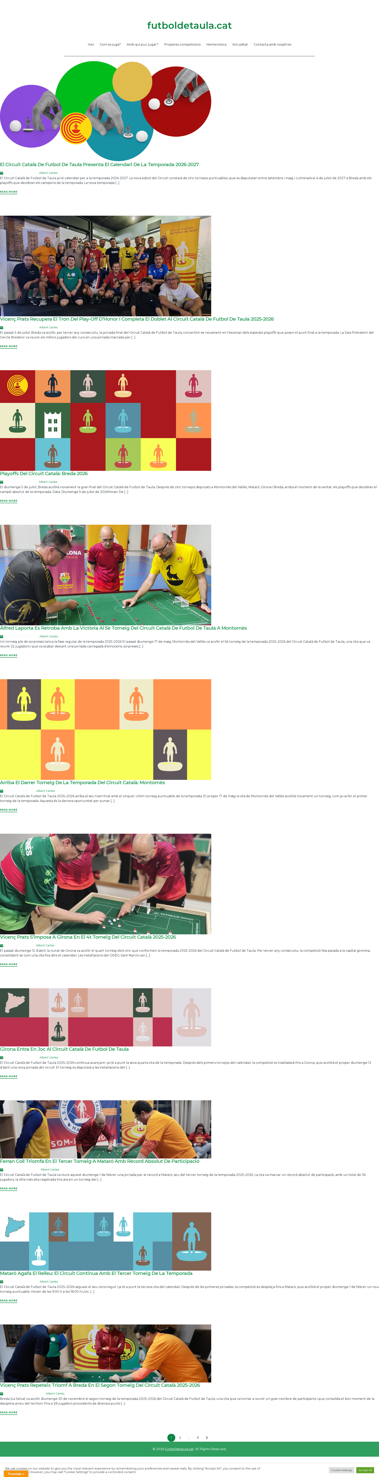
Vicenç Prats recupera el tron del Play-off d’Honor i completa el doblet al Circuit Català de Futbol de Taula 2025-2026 (137, 319)
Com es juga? (110, 44)
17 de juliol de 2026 (17, 327)
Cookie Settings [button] (341, 1470)
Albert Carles (48, 173)
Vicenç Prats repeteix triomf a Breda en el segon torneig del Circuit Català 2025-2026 (100, 1385)
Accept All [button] (365, 1470)
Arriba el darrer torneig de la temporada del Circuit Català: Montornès (82, 782)
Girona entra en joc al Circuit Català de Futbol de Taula (64, 1049)
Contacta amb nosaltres (272, 44)
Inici (91, 44)
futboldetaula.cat (189, 25)
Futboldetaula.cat (179, 1449)
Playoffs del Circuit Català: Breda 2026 (44, 473)
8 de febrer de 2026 (17, 1170)
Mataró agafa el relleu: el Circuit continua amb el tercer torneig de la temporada (96, 1273)
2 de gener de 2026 (17, 1281)
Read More (8, 191)
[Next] (207, 1438)
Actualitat (240, 44)
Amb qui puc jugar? (142, 44)
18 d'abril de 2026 (15, 791)
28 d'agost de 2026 (17, 173)
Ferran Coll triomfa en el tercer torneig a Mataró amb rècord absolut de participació (99, 1161)
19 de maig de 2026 (17, 636)
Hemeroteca (216, 44)
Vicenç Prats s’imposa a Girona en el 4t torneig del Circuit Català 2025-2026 (88, 937)
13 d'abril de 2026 (15, 945)
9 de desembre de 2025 (20, 1394)
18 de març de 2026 (17, 1057)
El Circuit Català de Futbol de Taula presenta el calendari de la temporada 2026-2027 (99, 164)
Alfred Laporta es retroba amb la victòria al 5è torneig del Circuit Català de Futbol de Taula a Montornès (123, 628)
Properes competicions (182, 44)
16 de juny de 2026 (17, 482)
